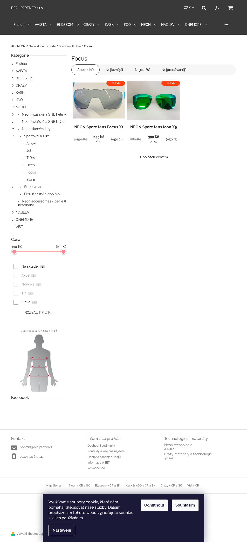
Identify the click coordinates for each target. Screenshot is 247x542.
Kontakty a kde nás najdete (106, 451)
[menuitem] (22, 24)
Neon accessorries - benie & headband (42, 203)
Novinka (30, 284)
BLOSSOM (24, 78)
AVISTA (21, 71)
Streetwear (32, 187)
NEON (21, 107)
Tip (26, 293)
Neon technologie (178, 445)
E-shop (21, 64)
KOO (19, 100)
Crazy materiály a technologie (188, 454)
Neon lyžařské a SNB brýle (42, 122)
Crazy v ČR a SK (171, 485)
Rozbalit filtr (37, 312)
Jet (28, 151)
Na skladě (32, 266)
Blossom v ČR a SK (107, 485)
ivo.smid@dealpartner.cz (36, 447)
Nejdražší (142, 70)
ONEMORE (24, 220)
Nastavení (62, 530)
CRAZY (21, 85)
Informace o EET (99, 462)
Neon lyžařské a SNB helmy (43, 114)
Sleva (28, 302)
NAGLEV (22, 212)
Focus (31, 172)
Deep (30, 165)
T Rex (30, 158)
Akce (27, 275)
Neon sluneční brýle (37, 129)
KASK (20, 93)
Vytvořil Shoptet (27, 533)
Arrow (31, 143)
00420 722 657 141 (31, 456)
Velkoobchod (96, 468)
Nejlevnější (114, 70)
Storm (31, 179)
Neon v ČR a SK (79, 485)
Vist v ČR (193, 485)
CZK (188, 8)
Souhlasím (185, 505)
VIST (19, 227)
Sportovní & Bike (36, 136)
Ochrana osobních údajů (104, 457)
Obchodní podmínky (101, 445)
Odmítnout (154, 505)
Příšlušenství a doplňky (41, 194)
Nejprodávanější (174, 70)
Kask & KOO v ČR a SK (140, 485)
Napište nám (54, 485)
